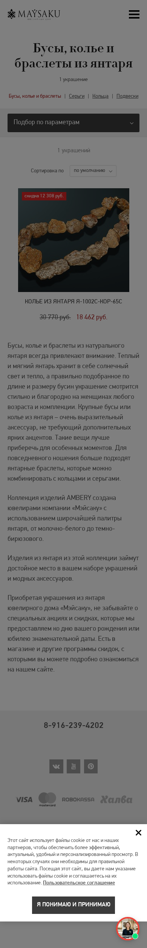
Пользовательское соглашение (79, 883)
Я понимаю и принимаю (73, 905)
